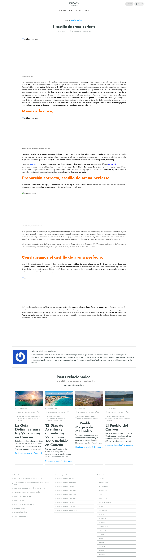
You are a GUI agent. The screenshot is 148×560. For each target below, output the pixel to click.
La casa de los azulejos (20, 512)
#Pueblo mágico (86, 418)
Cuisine (101, 514)
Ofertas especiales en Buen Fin (65, 478)
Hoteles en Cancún (82, 11)
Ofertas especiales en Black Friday (66, 482)
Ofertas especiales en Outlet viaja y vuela (68, 506)
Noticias (101, 550)
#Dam (109, 416)
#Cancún (20, 416)
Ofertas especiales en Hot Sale (65, 486)
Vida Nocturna (103, 526)
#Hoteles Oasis (28, 416)
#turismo (95, 418)
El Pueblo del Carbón (20, 500)
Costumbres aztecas (19, 508)
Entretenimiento (103, 486)
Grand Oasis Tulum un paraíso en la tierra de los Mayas (29, 488)
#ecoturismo (116, 416)
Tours (100, 494)
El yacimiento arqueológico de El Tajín (25, 504)
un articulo (112, 164)
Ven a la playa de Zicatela (21, 516)
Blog (70, 11)
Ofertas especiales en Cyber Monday (67, 498)
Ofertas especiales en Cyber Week (66, 490)
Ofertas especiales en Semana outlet (67, 510)
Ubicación (102, 554)
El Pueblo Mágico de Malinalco (23, 496)
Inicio (66, 20)
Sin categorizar (103, 510)
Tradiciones (102, 530)
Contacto (129, 4)
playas (101, 538)
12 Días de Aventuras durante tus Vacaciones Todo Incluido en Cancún (31, 483)
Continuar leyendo (22, 453)
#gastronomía (54, 418)
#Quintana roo (57, 421)
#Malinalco (80, 416)
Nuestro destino (103, 482)
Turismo (101, 478)
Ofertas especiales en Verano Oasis (66, 494)
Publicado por (81, 31)
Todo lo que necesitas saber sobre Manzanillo (27, 492)
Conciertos (102, 522)
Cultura (101, 506)
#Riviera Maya (26, 418)
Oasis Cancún (103, 498)
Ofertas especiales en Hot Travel (66, 502)
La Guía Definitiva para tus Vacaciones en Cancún (28, 478)
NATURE (32, 164)
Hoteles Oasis (103, 490)
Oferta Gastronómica (105, 502)
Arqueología (102, 518)
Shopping (102, 534)
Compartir (38, 453)
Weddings (102, 546)
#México (87, 416)
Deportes (101, 542)
